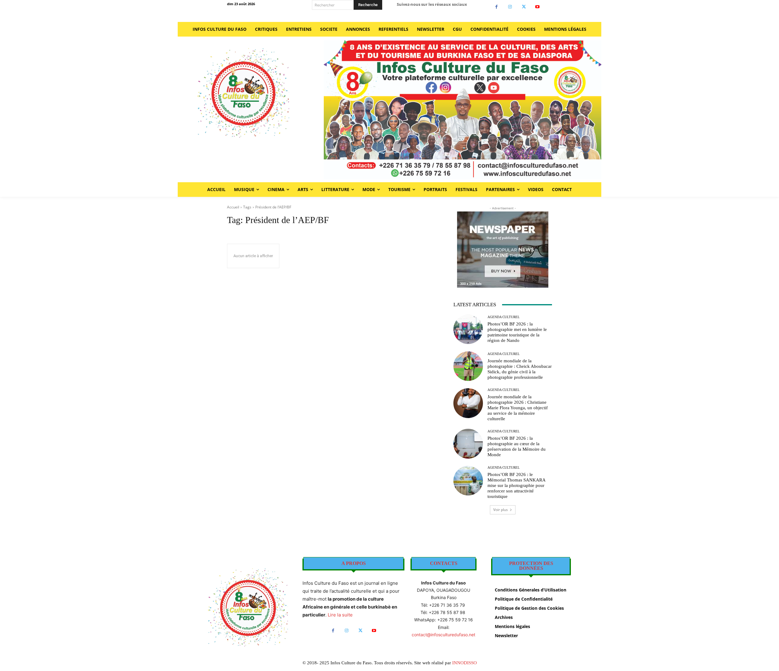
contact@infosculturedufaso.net (443, 634)
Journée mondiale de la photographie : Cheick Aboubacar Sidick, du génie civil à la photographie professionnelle (519, 369)
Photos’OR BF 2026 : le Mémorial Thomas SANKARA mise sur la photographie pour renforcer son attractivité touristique (516, 485)
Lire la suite (340, 615)
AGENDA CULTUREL (503, 317)
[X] (524, 7)
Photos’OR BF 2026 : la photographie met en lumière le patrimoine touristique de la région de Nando (517, 332)
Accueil (233, 207)
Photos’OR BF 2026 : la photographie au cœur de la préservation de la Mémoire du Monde (516, 446)
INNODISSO (464, 662)
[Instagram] (510, 7)
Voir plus (500, 509)
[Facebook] (496, 7)
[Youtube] (537, 7)
